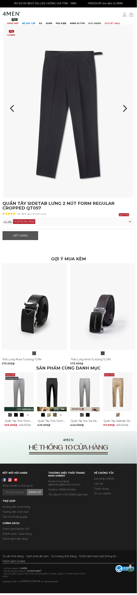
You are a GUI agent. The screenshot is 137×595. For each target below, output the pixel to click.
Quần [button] (49, 23)
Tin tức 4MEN (102, 493)
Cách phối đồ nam (37, 556)
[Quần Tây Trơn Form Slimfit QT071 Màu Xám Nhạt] (10, 415)
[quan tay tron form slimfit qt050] (52, 391)
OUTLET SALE (112, 23)
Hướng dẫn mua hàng (16, 506)
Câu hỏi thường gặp (14, 516)
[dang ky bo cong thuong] (124, 568)
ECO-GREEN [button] (94, 23)
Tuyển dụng (101, 488)
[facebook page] (4, 480)
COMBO (11, 33)
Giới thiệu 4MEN (104, 478)
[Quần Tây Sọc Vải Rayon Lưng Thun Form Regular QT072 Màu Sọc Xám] (82, 415)
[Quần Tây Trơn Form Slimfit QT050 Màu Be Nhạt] (49, 415)
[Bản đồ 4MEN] (68, 447)
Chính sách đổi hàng (15, 538)
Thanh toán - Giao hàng (17, 533)
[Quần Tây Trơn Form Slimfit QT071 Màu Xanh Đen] (22, 415)
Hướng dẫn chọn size (15, 511)
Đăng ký (35, 492)
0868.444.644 (67, 489)
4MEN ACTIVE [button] (77, 23)
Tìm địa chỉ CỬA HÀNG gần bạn (68, 494)
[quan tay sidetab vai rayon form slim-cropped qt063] (118, 391)
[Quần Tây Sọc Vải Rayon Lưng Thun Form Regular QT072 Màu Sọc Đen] (88, 415)
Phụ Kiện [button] (61, 23)
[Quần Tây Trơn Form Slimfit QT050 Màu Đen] (43, 415)
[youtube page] (15, 480)
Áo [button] (40, 23)
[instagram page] (10, 480)
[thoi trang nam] (11, 13)
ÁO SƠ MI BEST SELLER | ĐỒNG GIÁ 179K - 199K (47, 3)
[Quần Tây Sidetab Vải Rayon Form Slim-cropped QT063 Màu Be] (118, 415)
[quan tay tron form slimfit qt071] (19, 391)
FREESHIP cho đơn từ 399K (106, 3)
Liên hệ (98, 483)
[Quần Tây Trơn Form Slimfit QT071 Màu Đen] (16, 415)
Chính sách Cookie (13, 561)
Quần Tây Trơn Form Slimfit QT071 (26, 421)
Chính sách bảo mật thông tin (97, 556)
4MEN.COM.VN (30, 581)
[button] (68, 221)
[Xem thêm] (27, 415)
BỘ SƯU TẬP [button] (28, 23)
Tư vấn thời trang (13, 556)
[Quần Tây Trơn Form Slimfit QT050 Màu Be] (55, 415)
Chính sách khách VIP (16, 528)
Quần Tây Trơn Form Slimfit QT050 (59, 421)
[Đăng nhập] (126, 16)
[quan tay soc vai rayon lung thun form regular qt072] (85, 391)
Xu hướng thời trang (63, 556)
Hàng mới (13, 21)
